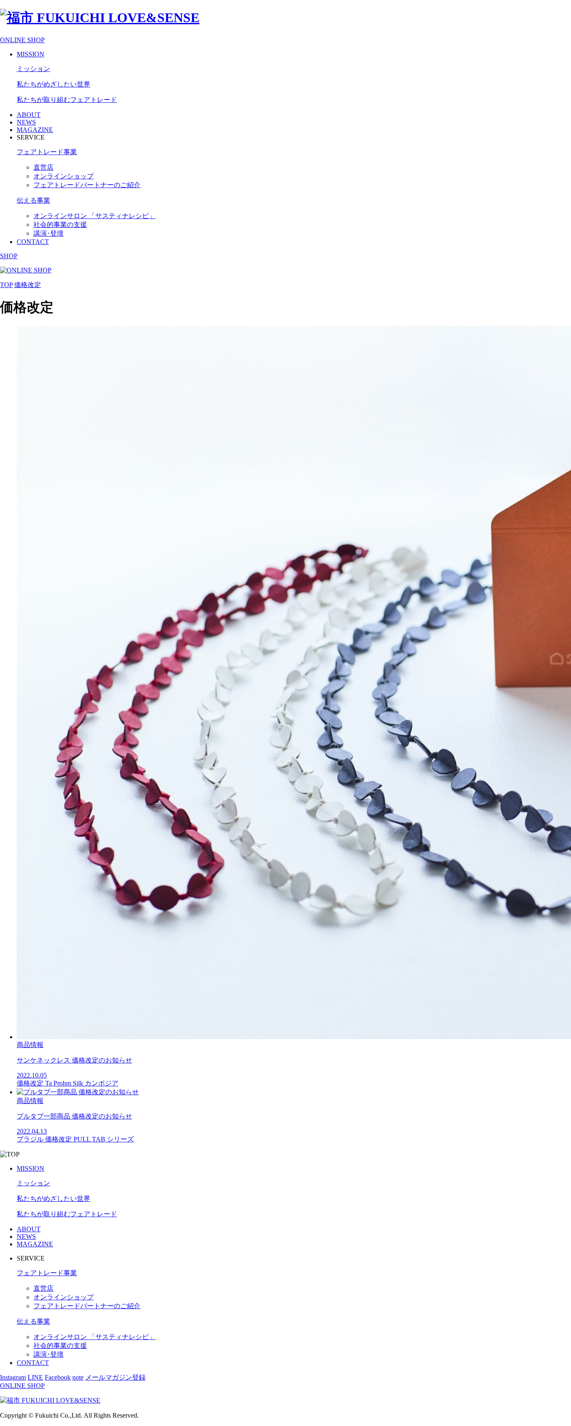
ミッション (33, 68)
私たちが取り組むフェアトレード (67, 99)
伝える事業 (33, 200)
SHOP (9, 255)
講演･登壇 (48, 233)
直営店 (43, 167)
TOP (6, 284)
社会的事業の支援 (60, 224)
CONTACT (33, 241)
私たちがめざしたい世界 (53, 84)
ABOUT (29, 114)
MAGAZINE (35, 129)
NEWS (26, 122)
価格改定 (27, 284)
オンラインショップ (63, 176)
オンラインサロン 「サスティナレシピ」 (94, 215)
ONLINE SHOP (22, 39)
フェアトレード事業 (47, 151)
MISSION (30, 54)
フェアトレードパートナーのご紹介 (86, 184)
